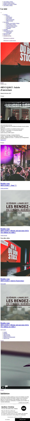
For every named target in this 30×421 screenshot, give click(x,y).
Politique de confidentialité (9, 337)
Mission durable (6, 335)
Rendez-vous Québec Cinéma (10, 4)
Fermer (2, 340)
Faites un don (6, 338)
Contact (5, 332)
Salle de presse (6, 334)
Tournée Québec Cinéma (8, 3)
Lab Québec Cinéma (7, 5)
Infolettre (5, 333)
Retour (2, 82)
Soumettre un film (7, 35)
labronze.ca (3, 140)
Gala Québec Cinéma (8, 1)
